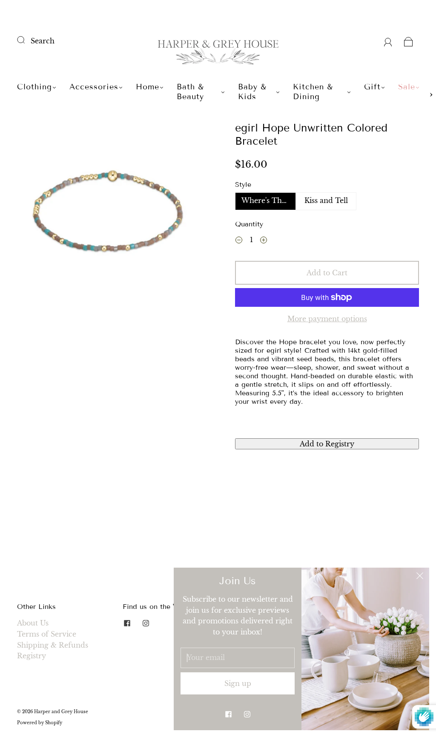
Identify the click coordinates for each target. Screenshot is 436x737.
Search (42, 41)
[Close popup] (419, 577)
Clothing (34, 86)
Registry (31, 655)
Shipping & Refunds (52, 645)
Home (147, 86)
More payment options (327, 318)
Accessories (93, 86)
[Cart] (408, 41)
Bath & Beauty (190, 91)
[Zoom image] (109, 214)
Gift (372, 86)
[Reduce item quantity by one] (238, 241)
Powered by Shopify (39, 723)
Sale (406, 86)
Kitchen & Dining (313, 91)
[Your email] (238, 658)
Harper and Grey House (61, 711)
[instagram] (145, 623)
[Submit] (26, 40)
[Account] (388, 41)
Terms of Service (46, 634)
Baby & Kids (252, 91)
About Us (33, 623)
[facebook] (127, 623)
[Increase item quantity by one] (263, 241)
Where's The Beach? (268, 200)
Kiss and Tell (326, 200)
